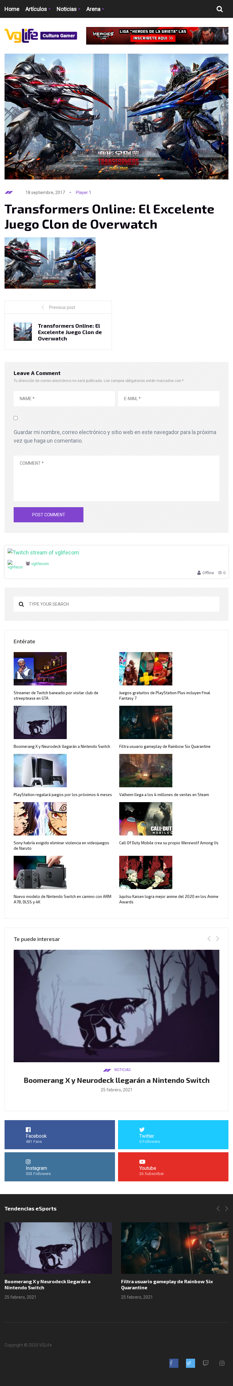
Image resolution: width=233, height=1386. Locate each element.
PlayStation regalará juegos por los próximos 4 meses (63, 794)
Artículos (36, 9)
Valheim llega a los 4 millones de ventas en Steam (164, 794)
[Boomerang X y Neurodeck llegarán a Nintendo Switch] (58, 1248)
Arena (93, 9)
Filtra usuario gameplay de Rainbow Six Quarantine (165, 746)
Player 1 (83, 192)
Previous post (62, 307)
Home (12, 9)
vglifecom (40, 563)
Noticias (67, 9)
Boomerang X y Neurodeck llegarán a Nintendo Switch (62, 746)
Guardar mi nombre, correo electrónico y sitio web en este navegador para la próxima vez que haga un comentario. (115, 436)
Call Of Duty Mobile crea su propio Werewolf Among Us (168, 842)
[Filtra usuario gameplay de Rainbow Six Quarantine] (174, 1248)
